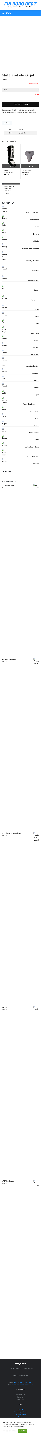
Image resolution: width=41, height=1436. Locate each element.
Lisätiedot (7, 123)
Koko (20, 84)
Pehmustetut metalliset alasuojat (9, 189)
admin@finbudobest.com (23, 1382)
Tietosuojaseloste (20, 1412)
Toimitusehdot (20, 1414)
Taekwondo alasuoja (27, 171)
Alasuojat (31, 110)
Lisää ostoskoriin (20, 104)
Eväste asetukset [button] (9, 1431)
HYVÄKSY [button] (22, 1431)
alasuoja (25, 112)
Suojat (4, 112)
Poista (37, 94)
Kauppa (20, 1417)
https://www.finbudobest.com (22, 1385)
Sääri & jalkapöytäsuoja (10, 171)
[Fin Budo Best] (20, 5)
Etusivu (20, 1409)
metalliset (32, 112)
